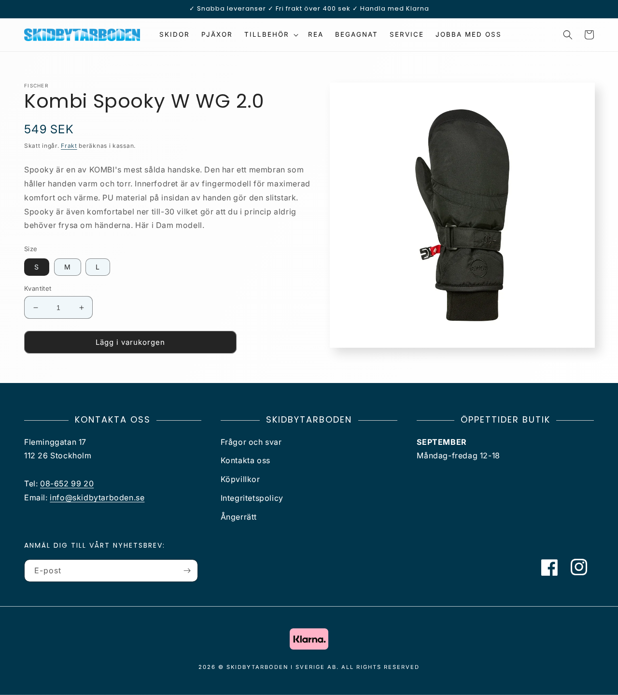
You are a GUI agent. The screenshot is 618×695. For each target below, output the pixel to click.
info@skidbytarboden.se (97, 497)
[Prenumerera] (186, 570)
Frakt (69, 145)
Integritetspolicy (252, 498)
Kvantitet (38, 288)
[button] (270, 34)
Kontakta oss (245, 460)
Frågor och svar (251, 442)
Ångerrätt (239, 517)
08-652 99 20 (67, 483)
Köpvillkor (240, 479)
